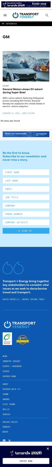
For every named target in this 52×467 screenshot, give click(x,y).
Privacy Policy (10, 422)
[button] (9, 23)
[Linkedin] (4, 440)
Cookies (6, 427)
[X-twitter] (9, 440)
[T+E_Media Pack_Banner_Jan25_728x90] (26, 136)
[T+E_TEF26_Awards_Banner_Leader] (26, 6)
